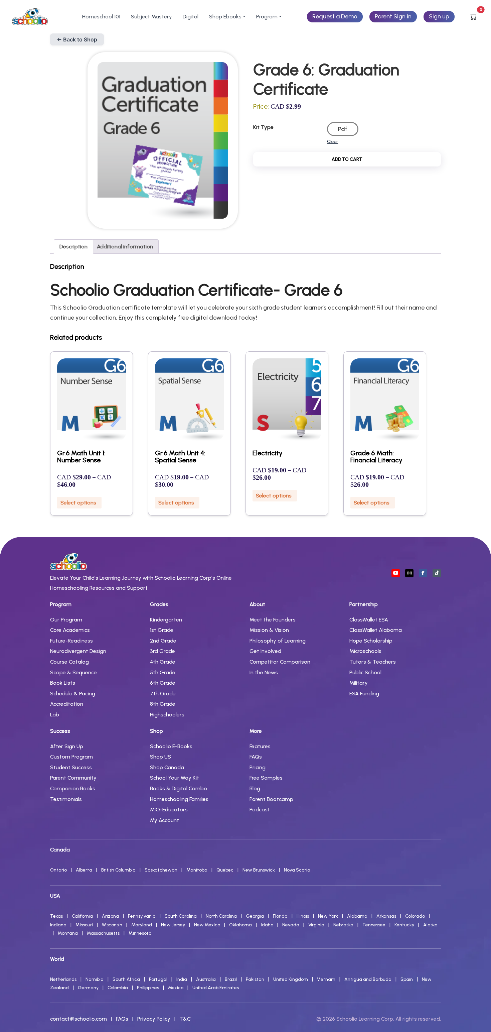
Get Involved (265, 651)
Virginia (316, 925)
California (82, 916)
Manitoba (196, 870)
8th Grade (162, 704)
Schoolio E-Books (171, 746)
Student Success (71, 767)
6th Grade (162, 683)
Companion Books (72, 788)
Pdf (342, 129)
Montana (68, 933)
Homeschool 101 (101, 16)
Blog (255, 788)
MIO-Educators (169, 809)
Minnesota (140, 933)
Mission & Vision (269, 630)
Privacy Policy (153, 1019)
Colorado (415, 916)
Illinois (303, 916)
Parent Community (73, 778)
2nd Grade (163, 641)
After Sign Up (66, 746)
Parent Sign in (393, 16)
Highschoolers (167, 714)
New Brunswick (258, 870)
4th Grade (162, 662)
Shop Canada (167, 767)
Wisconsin (112, 925)
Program (267, 16)
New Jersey (173, 925)
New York (328, 916)
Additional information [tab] (125, 246)
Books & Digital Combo (178, 788)
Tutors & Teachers (372, 662)
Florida (280, 916)
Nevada (290, 925)
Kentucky (404, 925)
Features (260, 746)
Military (358, 683)
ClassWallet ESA (368, 619)
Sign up (439, 16)
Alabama (357, 916)
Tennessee (373, 925)
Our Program (66, 619)
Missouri (84, 925)
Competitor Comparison (280, 662)
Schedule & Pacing (72, 693)
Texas (56, 916)
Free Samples (266, 778)
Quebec (224, 870)
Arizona (110, 916)
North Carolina (221, 916)
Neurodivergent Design (78, 651)
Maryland (141, 925)
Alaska (430, 925)
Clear (332, 141)
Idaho (267, 925)
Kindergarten (166, 619)
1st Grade (161, 630)
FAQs (256, 757)
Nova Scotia (297, 870)
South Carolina (181, 916)
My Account (164, 820)
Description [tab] (73, 246)
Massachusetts (103, 933)
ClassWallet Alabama (375, 630)
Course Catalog (69, 662)
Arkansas (386, 916)
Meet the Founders (273, 619)
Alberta (84, 870)
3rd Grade (162, 651)
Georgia (255, 916)
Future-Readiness (71, 641)
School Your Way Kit (174, 778)
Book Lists (62, 683)
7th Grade (163, 693)
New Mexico (207, 925)
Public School (365, 672)
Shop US (160, 757)
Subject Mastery (151, 16)
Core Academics (70, 630)
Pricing (258, 767)
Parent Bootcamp (271, 799)
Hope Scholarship (370, 641)
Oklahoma (240, 925)
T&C (185, 1019)
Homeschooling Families (179, 799)
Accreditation (66, 704)
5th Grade (162, 672)
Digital (190, 16)
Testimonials (66, 799)
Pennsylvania (142, 916)
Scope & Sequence (73, 672)
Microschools (365, 651)
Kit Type (263, 127)
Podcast (260, 809)
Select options (78, 502)
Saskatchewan (161, 870)
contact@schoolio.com (78, 1019)
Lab (54, 714)
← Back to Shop (77, 39)
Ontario (58, 870)
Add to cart (347, 159)
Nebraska (343, 925)
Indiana (58, 925)
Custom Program (71, 757)
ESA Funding (364, 693)
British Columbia (118, 870)
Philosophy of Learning (278, 641)
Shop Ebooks (225, 16)
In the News (264, 672)
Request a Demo (334, 16)
